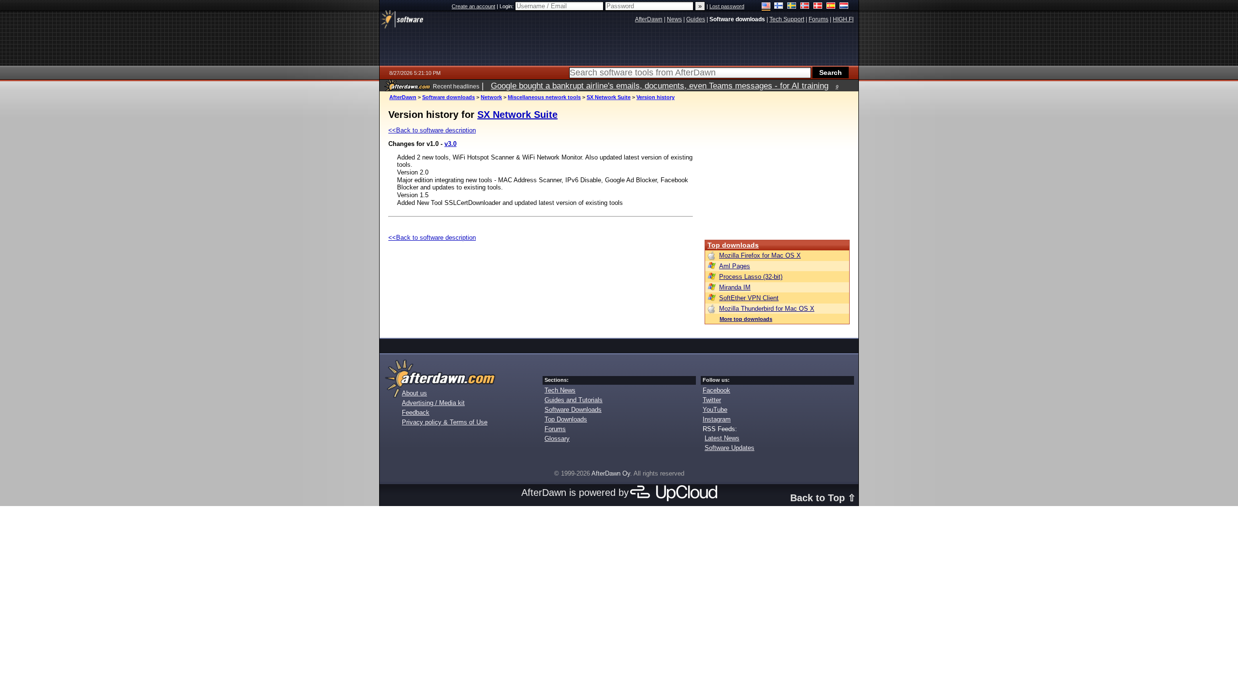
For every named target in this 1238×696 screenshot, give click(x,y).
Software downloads (448, 97)
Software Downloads (573, 409)
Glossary (557, 438)
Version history (655, 97)
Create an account (473, 6)
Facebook (716, 390)
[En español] (831, 6)
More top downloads (746, 319)
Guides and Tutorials (574, 400)
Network (491, 97)
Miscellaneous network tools (544, 97)
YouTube (715, 409)
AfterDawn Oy (610, 473)
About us (414, 393)
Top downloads (733, 245)
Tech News (560, 390)
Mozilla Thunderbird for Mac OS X (766, 308)
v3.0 (450, 143)
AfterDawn (402, 97)
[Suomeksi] (778, 6)
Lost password (726, 6)
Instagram (717, 419)
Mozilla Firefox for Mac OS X (760, 255)
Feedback (415, 412)
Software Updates (729, 447)
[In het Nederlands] (844, 6)
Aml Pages (734, 266)
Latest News (722, 438)
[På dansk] (818, 6)
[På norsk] (805, 6)
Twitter (712, 400)
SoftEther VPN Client (749, 298)
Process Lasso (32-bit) (750, 276)
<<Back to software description (432, 130)
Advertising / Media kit (433, 402)
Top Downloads (566, 419)
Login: (507, 6)
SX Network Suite (609, 97)
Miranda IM (735, 287)
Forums (555, 429)
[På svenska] (791, 6)
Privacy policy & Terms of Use (444, 422)
